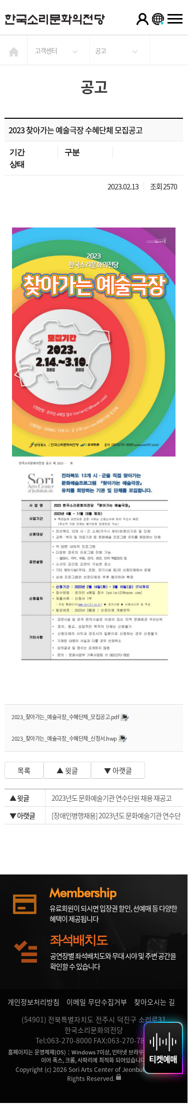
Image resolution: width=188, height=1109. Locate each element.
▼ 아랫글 (118, 770)
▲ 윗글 (67, 770)
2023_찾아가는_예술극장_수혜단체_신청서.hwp (64, 738)
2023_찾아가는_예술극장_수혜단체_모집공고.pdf (65, 717)
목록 (24, 770)
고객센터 (46, 50)
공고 (100, 50)
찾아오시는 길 (154, 1002)
